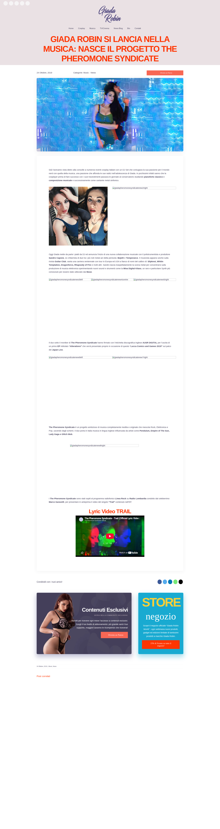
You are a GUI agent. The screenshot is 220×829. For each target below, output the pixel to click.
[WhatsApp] (175, 582)
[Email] (180, 582)
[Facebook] (159, 582)
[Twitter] (165, 582)
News (93, 73)
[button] (146, 28)
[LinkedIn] (170, 582)
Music (86, 73)
